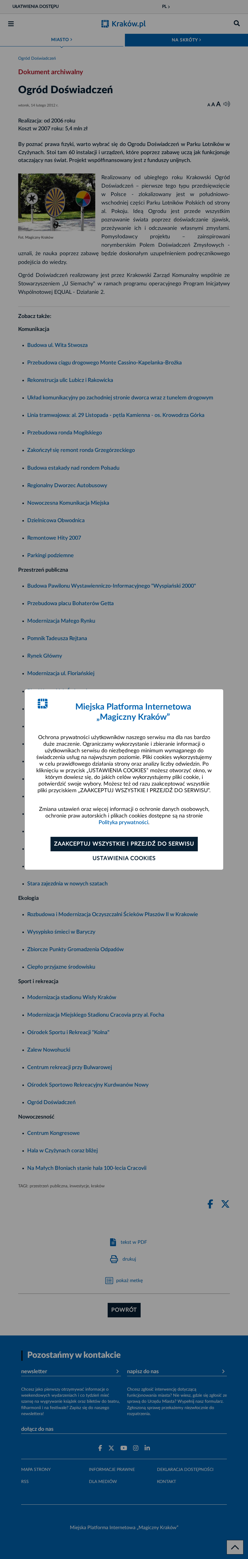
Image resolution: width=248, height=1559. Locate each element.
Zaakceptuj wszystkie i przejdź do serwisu (124, 844)
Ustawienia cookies (124, 858)
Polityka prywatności (123, 822)
